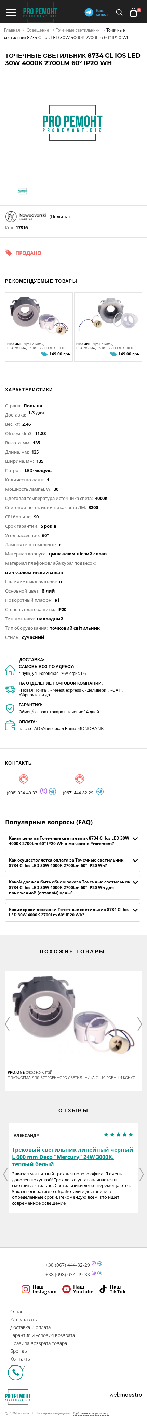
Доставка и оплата (30, 1327)
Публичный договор (91, 1412)
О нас (16, 1311)
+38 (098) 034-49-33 (67, 1275)
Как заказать (23, 1319)
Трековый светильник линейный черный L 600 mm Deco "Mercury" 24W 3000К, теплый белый (72, 1157)
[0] (133, 12)
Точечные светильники (78, 30)
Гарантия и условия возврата (42, 1335)
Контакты (20, 1359)
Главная (12, 30)
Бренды (19, 1351)
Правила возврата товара (38, 1343)
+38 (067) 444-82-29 (67, 1265)
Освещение (38, 30)
